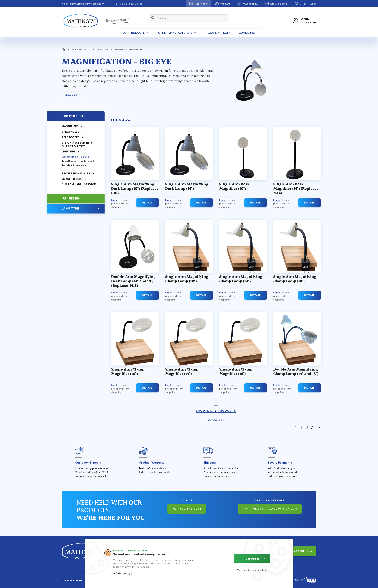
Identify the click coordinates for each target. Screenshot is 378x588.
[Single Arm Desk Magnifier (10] (243, 153)
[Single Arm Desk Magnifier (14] (297, 153)
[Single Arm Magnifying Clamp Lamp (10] (189, 246)
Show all (216, 420)
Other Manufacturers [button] (175, 32)
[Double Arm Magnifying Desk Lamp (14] (135, 246)
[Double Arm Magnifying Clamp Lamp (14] (297, 339)
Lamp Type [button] (70, 208)
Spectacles (70, 131)
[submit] (155, 18)
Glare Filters (72, 178)
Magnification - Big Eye (75, 156)
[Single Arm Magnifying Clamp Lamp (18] (297, 246)
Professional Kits (76, 173)
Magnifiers (70, 126)
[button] (304, 21)
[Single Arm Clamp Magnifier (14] (189, 339)
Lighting (103, 49)
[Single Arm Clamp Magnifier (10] (135, 339)
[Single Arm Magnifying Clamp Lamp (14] (243, 246)
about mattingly (218, 32)
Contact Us (247, 32)
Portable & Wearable (74, 165)
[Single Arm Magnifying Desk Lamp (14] (189, 153)
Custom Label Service (79, 184)
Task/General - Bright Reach (78, 161)
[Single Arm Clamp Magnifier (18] (243, 339)
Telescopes (71, 137)
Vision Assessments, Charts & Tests (78, 144)
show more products (216, 410)
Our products (81, 49)
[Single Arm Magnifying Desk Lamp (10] (135, 153)
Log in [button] (114, 199)
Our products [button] (134, 32)
